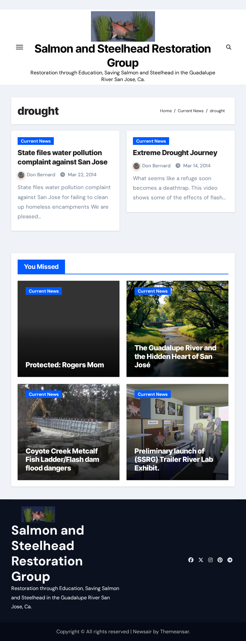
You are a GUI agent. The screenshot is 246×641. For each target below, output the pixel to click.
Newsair (142, 631)
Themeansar (174, 631)
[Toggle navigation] (19, 47)
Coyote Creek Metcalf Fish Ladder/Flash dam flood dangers (62, 459)
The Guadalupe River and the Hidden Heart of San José (175, 356)
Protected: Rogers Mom (65, 365)
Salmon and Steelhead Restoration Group (123, 55)
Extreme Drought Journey (175, 152)
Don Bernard (42, 174)
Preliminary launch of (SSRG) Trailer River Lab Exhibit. (174, 459)
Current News (36, 141)
